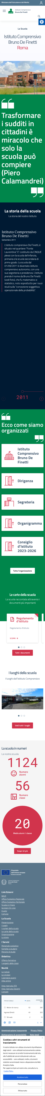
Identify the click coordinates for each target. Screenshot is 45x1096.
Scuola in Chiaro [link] (8, 904)
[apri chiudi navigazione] (4, 11)
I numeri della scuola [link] (10, 928)
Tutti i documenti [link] (22, 652)
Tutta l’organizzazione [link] (22, 570)
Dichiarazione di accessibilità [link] (14, 1034)
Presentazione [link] (7, 922)
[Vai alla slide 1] (19, 647)
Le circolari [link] (6, 974)
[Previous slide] (4, 399)
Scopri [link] (13, 638)
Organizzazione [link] (8, 934)
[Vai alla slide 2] (21, 647)
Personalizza (22, 1084)
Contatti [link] (5, 991)
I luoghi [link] (5, 925)
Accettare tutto (22, 1077)
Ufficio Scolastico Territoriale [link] (13, 901)
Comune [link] (5, 913)
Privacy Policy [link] (36, 1030)
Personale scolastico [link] (10, 945)
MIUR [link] (4, 896)
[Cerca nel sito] (39, 16)
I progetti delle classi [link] (10, 963)
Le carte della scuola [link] (10, 931)
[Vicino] (42, 1037)
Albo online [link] (6, 980)
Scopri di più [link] (22, 850)
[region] (22, 1066)
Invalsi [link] (4, 910)
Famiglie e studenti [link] (9, 948)
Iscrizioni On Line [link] (9, 907)
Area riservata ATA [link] (9, 985)
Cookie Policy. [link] (8, 1071)
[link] (41, 22)
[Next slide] (42, 399)
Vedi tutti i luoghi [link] (22, 725)
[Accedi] (41, 2)
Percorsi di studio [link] (8, 951)
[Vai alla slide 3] (24, 647)
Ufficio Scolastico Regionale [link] (13, 899)
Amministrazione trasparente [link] (14, 1030)
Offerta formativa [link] (9, 960)
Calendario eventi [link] (9, 977)
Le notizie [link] (6, 971)
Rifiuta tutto (22, 1090)
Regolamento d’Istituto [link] (25, 619)
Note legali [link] (34, 1034)
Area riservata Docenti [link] (11, 988)
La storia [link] (5, 937)
